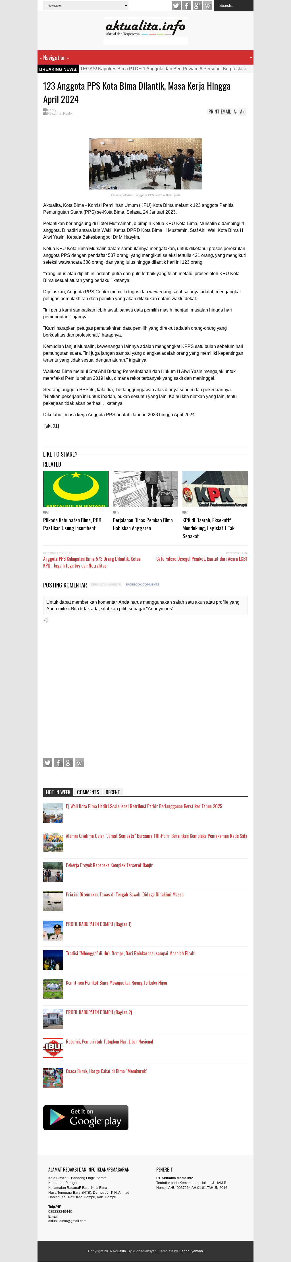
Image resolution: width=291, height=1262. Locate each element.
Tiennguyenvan (191, 1251)
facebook (186, 5)
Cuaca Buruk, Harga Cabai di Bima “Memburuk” (106, 1071)
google (197, 5)
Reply (51, 110)
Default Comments (106, 584)
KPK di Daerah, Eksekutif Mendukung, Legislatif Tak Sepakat (208, 528)
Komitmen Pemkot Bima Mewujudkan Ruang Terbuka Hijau (116, 982)
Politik (67, 114)
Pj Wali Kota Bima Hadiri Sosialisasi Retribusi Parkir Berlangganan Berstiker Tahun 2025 (144, 806)
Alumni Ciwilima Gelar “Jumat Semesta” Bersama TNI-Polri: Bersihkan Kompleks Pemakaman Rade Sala (156, 835)
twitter (176, 5)
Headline (54, 114)
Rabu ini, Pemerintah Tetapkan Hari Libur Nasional (109, 1041)
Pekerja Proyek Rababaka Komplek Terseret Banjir (109, 865)
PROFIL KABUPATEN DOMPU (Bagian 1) (98, 924)
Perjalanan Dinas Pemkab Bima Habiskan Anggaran (143, 524)
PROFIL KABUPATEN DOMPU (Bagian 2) (99, 1012)
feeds (207, 5)
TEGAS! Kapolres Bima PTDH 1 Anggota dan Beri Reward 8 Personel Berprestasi (163, 68)
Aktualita (119, 1251)
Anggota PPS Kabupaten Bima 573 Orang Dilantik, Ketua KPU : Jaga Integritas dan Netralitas (92, 562)
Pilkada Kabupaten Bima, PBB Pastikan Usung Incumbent (72, 524)
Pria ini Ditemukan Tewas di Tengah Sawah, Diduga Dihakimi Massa (125, 894)
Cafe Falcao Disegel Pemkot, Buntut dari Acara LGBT (202, 558)
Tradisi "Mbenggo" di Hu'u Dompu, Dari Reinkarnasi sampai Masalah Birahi (131, 953)
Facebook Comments (142, 584)
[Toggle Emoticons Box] (46, 620)
